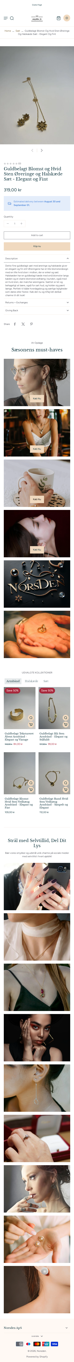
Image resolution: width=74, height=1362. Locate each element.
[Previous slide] (32, 150)
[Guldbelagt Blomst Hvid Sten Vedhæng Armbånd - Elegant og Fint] (19, 773)
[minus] (8, 223)
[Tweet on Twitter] (23, 324)
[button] (37, 235)
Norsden (41, 1350)
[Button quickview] (31, 718)
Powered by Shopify (37, 1356)
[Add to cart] (31, 725)
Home (8, 30)
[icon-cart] (58, 18)
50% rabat (29, 4)
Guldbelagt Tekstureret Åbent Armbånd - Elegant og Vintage (19, 736)
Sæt (18, 30)
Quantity (8, 216)
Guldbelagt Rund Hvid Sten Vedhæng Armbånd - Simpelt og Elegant (53, 803)
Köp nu (37, 246)
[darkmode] (66, 18)
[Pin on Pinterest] (31, 324)
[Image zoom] (37, 95)
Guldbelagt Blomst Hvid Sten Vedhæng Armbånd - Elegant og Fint (19, 803)
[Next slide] (42, 150)
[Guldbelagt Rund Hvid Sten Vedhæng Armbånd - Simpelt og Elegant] (54, 773)
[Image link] (37, 382)
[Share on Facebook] (15, 324)
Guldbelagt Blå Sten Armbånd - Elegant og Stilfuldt (53, 736)
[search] (12, 18)
